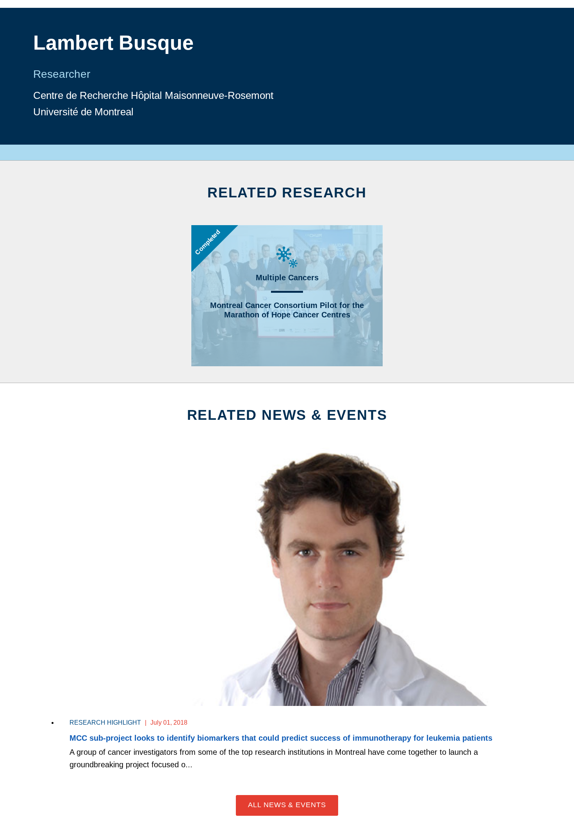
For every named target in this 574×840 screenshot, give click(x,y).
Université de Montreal (83, 112)
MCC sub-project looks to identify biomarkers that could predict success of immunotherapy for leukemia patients (281, 738)
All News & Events (287, 805)
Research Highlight (105, 722)
